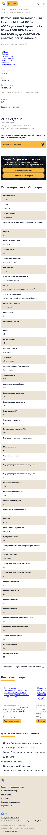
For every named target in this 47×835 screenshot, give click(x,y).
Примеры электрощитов (10, 802)
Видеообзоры (6, 806)
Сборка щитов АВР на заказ (16, 766)
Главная (3, 9)
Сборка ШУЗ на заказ (13, 761)
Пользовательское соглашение (13, 826)
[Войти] (37, 3)
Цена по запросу (9, 717)
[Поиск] (32, 3)
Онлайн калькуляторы (9, 791)
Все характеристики (10, 107)
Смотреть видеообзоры (23, 170)
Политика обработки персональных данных (17, 828)
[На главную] (3, 3)
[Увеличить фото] (9, 58)
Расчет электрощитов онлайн (12, 787)
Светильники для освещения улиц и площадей (16, 12)
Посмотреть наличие (12, 144)
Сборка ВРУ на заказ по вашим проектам (23, 770)
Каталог (13, 4)
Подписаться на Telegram (23, 176)
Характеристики (13, 187)
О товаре (35, 187)
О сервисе (5, 798)
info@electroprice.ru (10, 817)
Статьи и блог (6, 794)
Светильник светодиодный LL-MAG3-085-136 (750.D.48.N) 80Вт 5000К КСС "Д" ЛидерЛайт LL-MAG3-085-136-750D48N (16, 710)
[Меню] (43, 3)
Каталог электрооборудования (19, 9)
